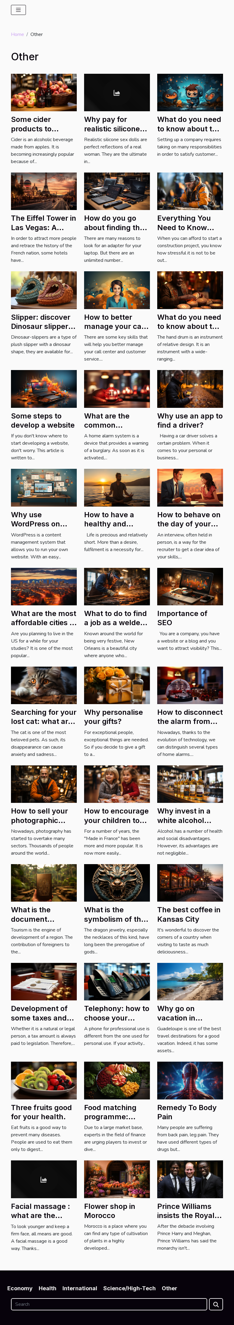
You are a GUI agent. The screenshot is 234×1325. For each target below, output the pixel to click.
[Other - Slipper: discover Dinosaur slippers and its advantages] (44, 290)
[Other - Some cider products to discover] (44, 92)
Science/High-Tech (129, 1288)
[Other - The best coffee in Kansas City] (190, 882)
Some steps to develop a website (43, 420)
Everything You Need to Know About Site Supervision (184, 232)
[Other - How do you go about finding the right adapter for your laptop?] (117, 191)
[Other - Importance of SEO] (190, 586)
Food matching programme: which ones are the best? (110, 1121)
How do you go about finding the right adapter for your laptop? (114, 232)
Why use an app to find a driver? (190, 420)
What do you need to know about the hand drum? (189, 326)
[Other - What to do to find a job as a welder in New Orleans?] (117, 586)
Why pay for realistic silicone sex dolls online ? (114, 128)
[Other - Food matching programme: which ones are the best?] (117, 1080)
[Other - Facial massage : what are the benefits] (44, 1179)
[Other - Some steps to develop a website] (44, 388)
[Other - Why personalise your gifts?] (117, 685)
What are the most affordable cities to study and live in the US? (43, 627)
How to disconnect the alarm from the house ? (190, 721)
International (79, 1288)
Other (169, 1288)
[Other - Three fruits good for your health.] (44, 1080)
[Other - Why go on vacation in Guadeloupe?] (190, 981)
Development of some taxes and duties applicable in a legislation (41, 1022)
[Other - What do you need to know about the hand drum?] (190, 290)
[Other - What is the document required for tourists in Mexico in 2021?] (44, 882)
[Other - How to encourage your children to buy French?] (117, 783)
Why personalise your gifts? (113, 717)
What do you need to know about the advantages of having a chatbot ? (189, 133)
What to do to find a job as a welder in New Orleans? (115, 622)
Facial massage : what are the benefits (40, 1215)
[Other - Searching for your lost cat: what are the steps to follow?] (44, 685)
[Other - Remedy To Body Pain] (190, 1080)
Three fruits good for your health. (41, 1112)
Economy (20, 1288)
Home (17, 34)
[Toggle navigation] (18, 10)
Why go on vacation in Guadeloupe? (180, 1017)
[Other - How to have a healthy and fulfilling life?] (117, 487)
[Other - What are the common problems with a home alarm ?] (117, 388)
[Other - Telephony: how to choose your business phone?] (117, 981)
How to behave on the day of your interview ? (189, 524)
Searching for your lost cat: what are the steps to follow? (43, 726)
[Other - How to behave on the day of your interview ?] (190, 487)
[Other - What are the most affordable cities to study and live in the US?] (44, 586)
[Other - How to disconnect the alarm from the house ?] (190, 685)
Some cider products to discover (31, 128)
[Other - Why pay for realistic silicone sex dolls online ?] (117, 92)
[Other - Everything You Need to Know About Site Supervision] (190, 191)
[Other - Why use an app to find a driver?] (190, 388)
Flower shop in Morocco (109, 1211)
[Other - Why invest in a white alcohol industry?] (190, 783)
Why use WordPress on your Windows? (38, 524)
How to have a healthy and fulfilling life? (109, 524)
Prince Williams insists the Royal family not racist (185, 1215)
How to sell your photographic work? (39, 820)
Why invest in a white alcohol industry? (184, 820)
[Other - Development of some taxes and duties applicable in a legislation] (44, 981)
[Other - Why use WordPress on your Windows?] (44, 487)
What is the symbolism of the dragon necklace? (115, 919)
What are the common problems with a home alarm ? (112, 429)
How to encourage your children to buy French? (116, 820)
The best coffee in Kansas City (189, 914)
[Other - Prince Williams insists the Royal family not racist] (190, 1179)
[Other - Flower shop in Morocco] (117, 1179)
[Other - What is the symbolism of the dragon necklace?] (117, 882)
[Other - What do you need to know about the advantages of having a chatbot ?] (190, 92)
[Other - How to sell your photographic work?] (44, 783)
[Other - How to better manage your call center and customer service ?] (117, 290)
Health (47, 1288)
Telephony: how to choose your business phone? (116, 1017)
